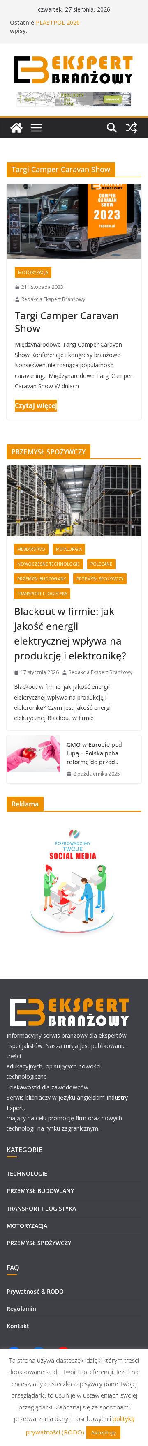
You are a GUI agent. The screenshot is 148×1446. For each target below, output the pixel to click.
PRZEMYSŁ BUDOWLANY (41, 579)
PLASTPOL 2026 (58, 22)
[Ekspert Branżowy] (16, 128)
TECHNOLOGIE (27, 1173)
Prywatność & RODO (35, 1291)
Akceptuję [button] (103, 1432)
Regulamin (21, 1308)
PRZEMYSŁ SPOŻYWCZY (99, 579)
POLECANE (101, 564)
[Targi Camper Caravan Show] (74, 221)
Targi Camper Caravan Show (67, 322)
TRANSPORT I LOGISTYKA (42, 593)
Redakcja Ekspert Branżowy (53, 299)
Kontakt (18, 1326)
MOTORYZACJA (33, 272)
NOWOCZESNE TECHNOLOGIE (48, 564)
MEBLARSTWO (31, 549)
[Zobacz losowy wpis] (131, 128)
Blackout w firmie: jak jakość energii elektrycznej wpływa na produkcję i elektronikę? (70, 633)
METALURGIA (69, 549)
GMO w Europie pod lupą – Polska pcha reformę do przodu (94, 753)
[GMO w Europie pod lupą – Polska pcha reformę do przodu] (33, 759)
